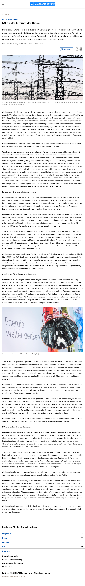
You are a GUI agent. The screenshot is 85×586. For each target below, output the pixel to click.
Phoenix (24, 573)
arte (31, 573)
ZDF (17, 573)
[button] (3, 4)
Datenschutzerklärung (12, 559)
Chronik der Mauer (42, 573)
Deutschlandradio (10, 556)
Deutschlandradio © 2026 (13, 576)
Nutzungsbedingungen (12, 563)
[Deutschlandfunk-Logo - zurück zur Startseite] (42, 4)
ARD (12, 573)
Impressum (7, 567)
